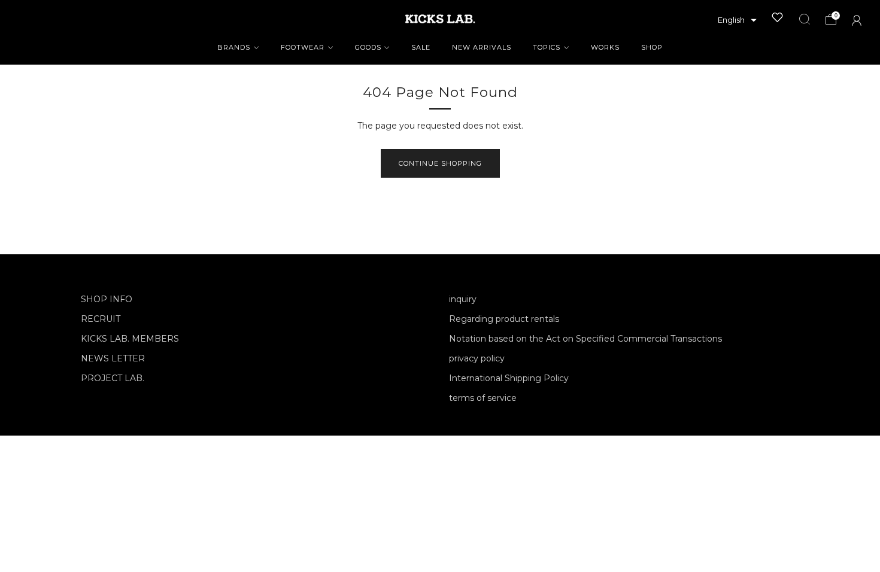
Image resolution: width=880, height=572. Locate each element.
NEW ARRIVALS (481, 47)
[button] (737, 20)
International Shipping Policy (509, 378)
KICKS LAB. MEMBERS (130, 338)
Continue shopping (440, 163)
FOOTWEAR (302, 47)
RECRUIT (100, 319)
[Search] (805, 19)
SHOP (652, 47)
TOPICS (546, 47)
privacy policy (477, 358)
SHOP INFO (106, 299)
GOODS (368, 47)
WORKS (605, 47)
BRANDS (233, 47)
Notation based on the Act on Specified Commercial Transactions (585, 338)
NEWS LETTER (113, 358)
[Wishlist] (777, 17)
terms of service (483, 398)
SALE (420, 47)
